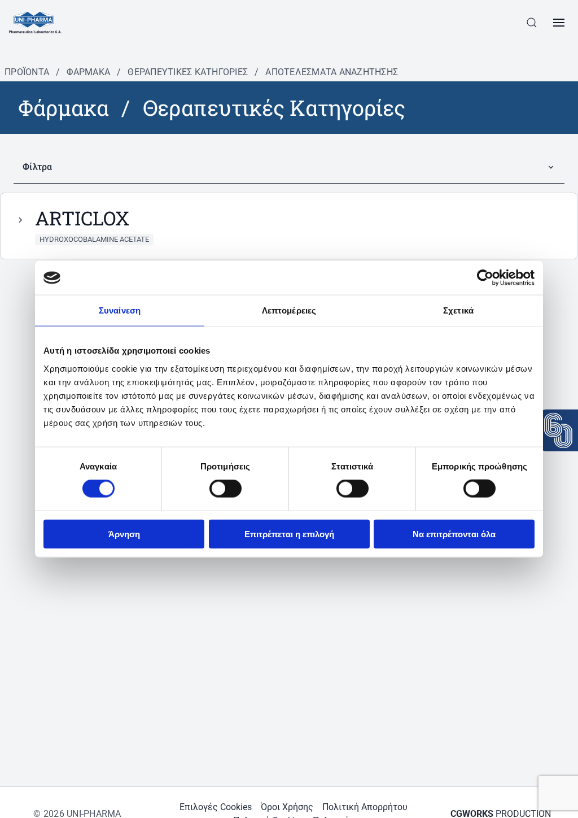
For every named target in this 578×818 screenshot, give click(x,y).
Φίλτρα (37, 167)
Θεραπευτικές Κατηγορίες (188, 72)
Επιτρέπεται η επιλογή (289, 533)
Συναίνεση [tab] (120, 310)
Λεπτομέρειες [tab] (289, 310)
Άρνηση (124, 533)
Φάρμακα (88, 72)
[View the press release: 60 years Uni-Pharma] (558, 430)
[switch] (225, 489)
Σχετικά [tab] (458, 310)
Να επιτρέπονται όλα (454, 533)
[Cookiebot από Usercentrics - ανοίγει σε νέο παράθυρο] (485, 277)
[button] (531, 22)
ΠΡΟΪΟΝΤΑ (27, 72)
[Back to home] (35, 22)
